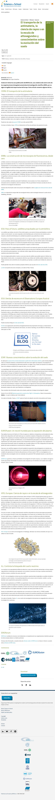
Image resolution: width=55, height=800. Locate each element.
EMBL (2, 192)
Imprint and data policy (6, 712)
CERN (16, 125)
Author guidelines (5, 12)
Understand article (49, 22)
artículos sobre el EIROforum (30, 641)
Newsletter (41, 4)
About (39, 9)
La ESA (3, 268)
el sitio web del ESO (19, 323)
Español (5, 70)
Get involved (45, 9)
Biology (7, 59)
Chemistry (12, 59)
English (4, 68)
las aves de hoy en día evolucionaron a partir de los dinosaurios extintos (24, 361)
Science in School (24, 20)
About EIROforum (5, 710)
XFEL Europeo (4, 531)
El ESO (2, 326)
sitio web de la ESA (42, 264)
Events (35, 9)
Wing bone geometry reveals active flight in (26, 393)
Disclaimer (3, 720)
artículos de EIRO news (9, 643)
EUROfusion (4, 459)
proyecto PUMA (17, 122)
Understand (25, 9)
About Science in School (7, 708)
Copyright (3, 716)
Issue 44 (37, 20)
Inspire (20, 9)
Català (4, 65)
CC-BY (2, 667)
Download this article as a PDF (28, 675)
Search (47, 4)
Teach (31, 9)
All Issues (15, 9)
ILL (16, 598)
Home (2, 9)
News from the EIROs (20, 59)
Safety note (4, 718)
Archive (3, 724)
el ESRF (18, 398)
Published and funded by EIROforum (9, 793)
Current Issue (8, 9)
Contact (35, 4)
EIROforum (4, 636)
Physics (28, 59)
